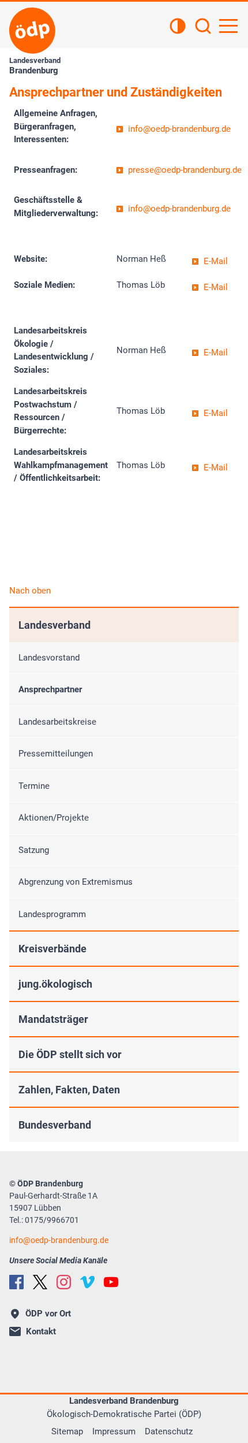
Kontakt (41, 1331)
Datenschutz (169, 1431)
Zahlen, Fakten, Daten (69, 1090)
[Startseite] (32, 31)
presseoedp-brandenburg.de (185, 170)
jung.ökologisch (55, 984)
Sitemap (67, 1431)
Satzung (33, 850)
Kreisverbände (52, 949)
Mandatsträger (53, 1019)
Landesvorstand (49, 657)
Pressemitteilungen (55, 753)
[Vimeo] (87, 1282)
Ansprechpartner (50, 689)
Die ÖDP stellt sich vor (70, 1054)
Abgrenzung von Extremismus (75, 882)
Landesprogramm (52, 914)
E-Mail (216, 261)
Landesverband (54, 625)
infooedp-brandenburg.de (179, 129)
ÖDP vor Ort (48, 1313)
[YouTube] (111, 1282)
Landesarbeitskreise (57, 722)
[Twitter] (40, 1282)
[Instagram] (64, 1282)
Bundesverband (54, 1125)
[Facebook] (16, 1282)
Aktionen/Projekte (53, 818)
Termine (34, 786)
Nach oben (30, 590)
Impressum (114, 1431)
